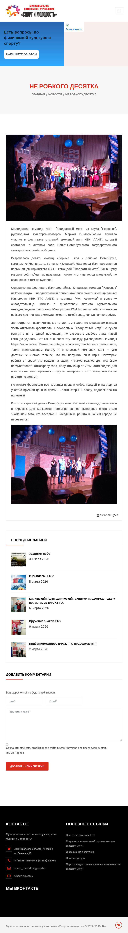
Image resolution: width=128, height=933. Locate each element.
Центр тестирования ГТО (80, 835)
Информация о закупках (80, 852)
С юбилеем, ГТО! (41, 576)
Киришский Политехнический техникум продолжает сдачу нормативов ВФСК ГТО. (72, 601)
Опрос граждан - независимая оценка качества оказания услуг (93, 866)
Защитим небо (39, 554)
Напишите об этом (21, 54)
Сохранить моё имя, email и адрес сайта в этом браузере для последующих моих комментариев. (56, 750)
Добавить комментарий (27, 766)
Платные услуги (75, 858)
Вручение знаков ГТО (45, 621)
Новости (55, 94)
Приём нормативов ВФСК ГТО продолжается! (63, 644)
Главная (38, 94)
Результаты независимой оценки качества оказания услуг (90, 843)
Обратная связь (23, 876)
